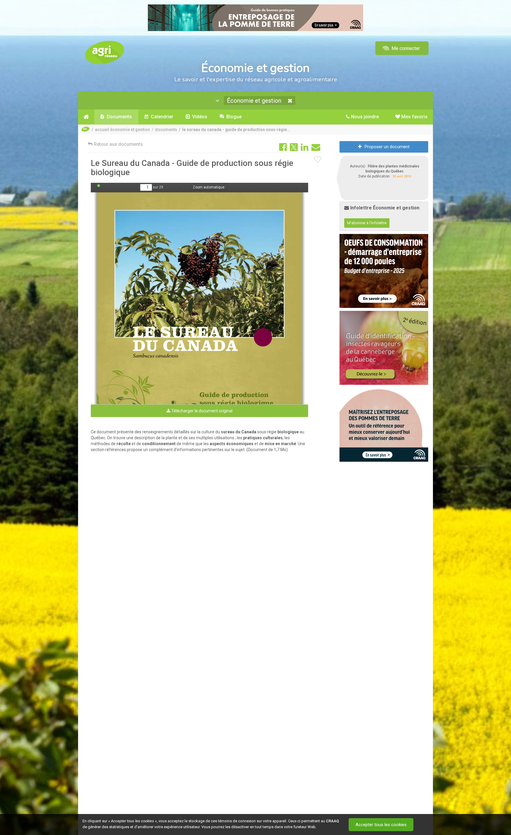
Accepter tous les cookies (381, 824)
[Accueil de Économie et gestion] (86, 116)
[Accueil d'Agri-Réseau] (105, 52)
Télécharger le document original (201, 410)
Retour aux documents (118, 144)
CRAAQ (332, 821)
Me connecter (405, 48)
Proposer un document (387, 146)
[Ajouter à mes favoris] (318, 160)
